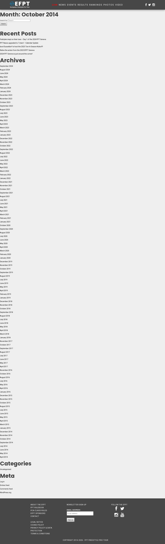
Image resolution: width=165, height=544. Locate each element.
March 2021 (4, 214)
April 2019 (4, 290)
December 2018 (6, 301)
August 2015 (5, 406)
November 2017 (6, 341)
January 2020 (5, 258)
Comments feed (6, 489)
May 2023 (3, 120)
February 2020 (5, 254)
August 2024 (5, 70)
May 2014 (3, 453)
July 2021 (3, 200)
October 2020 (5, 225)
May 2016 (3, 385)
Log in (2, 482)
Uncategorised (5, 469)
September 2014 (6, 443)
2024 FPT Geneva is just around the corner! (16, 54)
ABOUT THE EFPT (38, 505)
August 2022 (5, 153)
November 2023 (6, 99)
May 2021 (3, 207)
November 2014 (6, 435)
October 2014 (5, 439)
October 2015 (5, 403)
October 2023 (5, 102)
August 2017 (5, 352)
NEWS (62, 5)
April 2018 (4, 330)
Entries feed (4, 485)
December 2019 (6, 262)
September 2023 (6, 106)
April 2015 (4, 421)
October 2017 (5, 345)
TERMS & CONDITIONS (40, 534)
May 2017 (3, 363)
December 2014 (6, 432)
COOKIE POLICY (37, 525)
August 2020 (5, 233)
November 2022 (6, 142)
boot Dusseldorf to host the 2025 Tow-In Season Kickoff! (21, 47)
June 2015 (4, 414)
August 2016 (5, 377)
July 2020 (3, 236)
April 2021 (4, 211)
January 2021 (5, 222)
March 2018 (4, 334)
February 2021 (5, 218)
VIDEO (119, 5)
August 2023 (5, 110)
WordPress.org (5, 492)
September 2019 (6, 272)
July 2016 (3, 381)
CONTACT (35, 516)
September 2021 (6, 193)
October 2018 (5, 309)
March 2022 (4, 171)
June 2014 (4, 450)
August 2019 (5, 276)
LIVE (55, 5)
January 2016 (5, 392)
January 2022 (5, 178)
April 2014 (4, 457)
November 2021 (6, 186)
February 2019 (5, 294)
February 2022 (5, 175)
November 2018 (6, 305)
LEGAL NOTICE (37, 522)
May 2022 (3, 164)
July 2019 (3, 280)
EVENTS (71, 5)
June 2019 (4, 283)
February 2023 (5, 131)
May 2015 (3, 417)
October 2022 (5, 146)
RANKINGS (95, 5)
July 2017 (3, 356)
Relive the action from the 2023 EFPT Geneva (17, 50)
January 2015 (5, 428)
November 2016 (6, 370)
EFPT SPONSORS (38, 513)
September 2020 (6, 229)
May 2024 (3, 77)
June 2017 (4, 359)
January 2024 (5, 91)
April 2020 (4, 247)
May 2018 (3, 327)
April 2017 (4, 366)
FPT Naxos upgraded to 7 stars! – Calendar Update (19, 43)
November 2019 (6, 265)
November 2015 (6, 399)
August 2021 (5, 196)
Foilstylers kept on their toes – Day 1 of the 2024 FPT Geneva (23, 39)
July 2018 (3, 319)
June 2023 (4, 117)
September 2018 (6, 312)
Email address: (74, 510)
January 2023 (5, 135)
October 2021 (5, 189)
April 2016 (4, 388)
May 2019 (3, 287)
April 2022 (4, 167)
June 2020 (4, 240)
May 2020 (3, 243)
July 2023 (3, 113)
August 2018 (5, 316)
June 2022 (4, 160)
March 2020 (4, 251)
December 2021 (6, 182)
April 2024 (4, 81)
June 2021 (4, 204)
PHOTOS (109, 5)
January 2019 (5, 298)
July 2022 (3, 157)
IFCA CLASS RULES (39, 510)
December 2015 (6, 395)
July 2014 (3, 446)
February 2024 (5, 88)
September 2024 (6, 66)
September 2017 (6, 348)
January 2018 (5, 338)
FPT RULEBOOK (37, 508)
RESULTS (83, 5)
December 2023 (6, 95)
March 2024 (4, 84)
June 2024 (4, 73)
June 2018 (4, 323)
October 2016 (5, 374)
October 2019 (5, 269)
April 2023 (4, 124)
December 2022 (6, 138)
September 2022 (6, 149)
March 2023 (4, 128)
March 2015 (4, 424)
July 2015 (3, 410)
